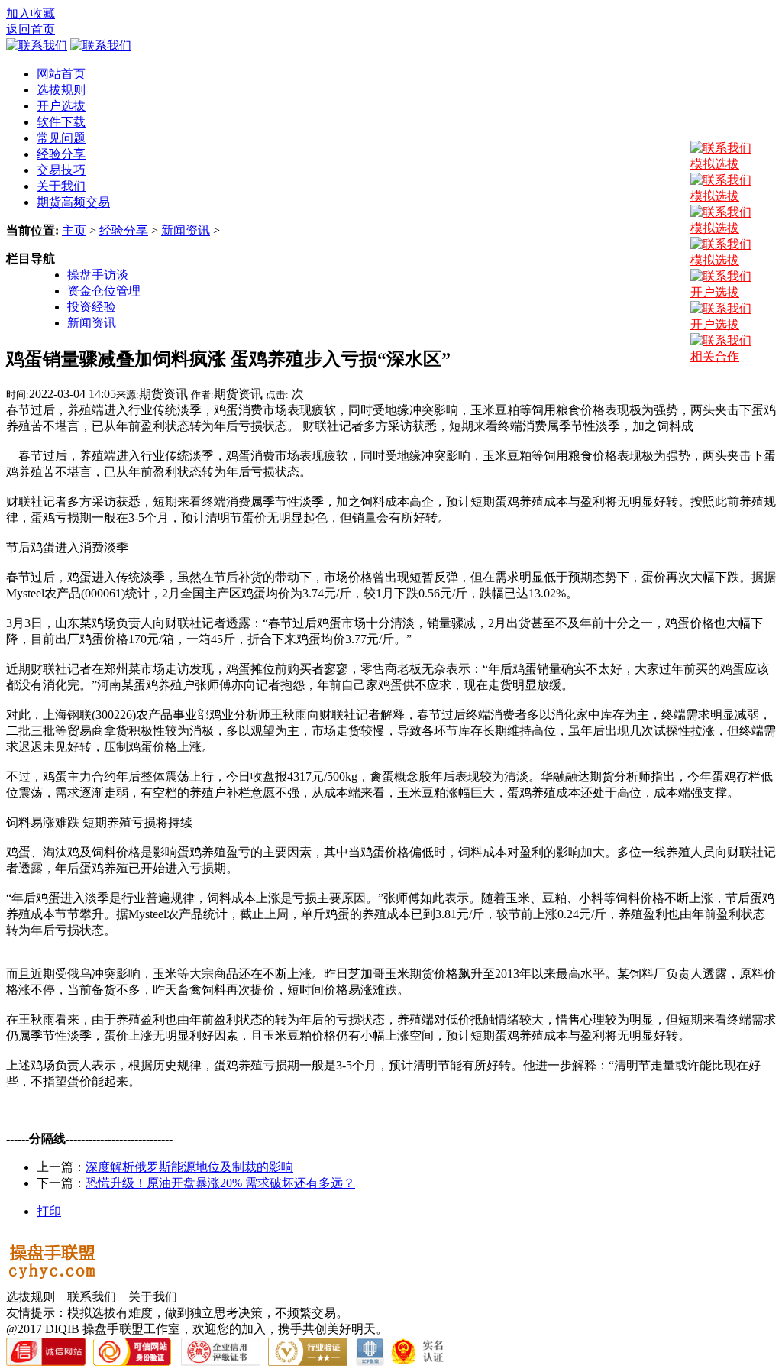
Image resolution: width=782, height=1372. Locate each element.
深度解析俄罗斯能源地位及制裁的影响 (189, 1166)
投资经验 (91, 306)
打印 (49, 1211)
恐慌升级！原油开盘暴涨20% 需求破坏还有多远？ (220, 1182)
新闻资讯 (185, 230)
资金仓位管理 (104, 290)
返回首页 (30, 29)
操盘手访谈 (97, 274)
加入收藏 (30, 13)
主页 (74, 230)
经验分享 (123, 230)
